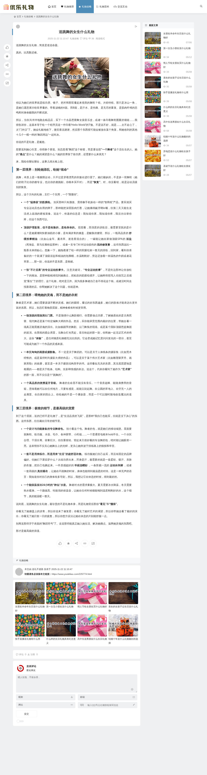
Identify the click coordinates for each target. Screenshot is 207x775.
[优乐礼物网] (19, 9)
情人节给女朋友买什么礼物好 (92, 606)
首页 (19, 16)
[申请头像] (134, 667)
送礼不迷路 (37, 569)
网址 (20, 704)
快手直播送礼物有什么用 (27, 639)
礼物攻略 (28, 16)
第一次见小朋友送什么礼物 (59, 606)
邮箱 (82, 697)
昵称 (20, 697)
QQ (82, 704)
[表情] (132, 689)
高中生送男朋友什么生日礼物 (92, 639)
